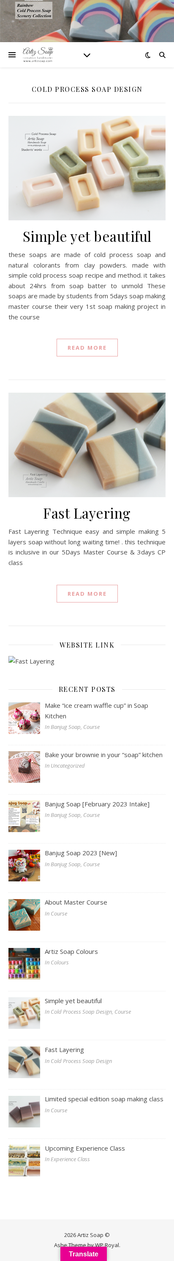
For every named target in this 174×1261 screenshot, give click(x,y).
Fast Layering (87, 512)
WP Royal (107, 1245)
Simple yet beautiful (87, 236)
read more (87, 347)
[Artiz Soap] (38, 55)
